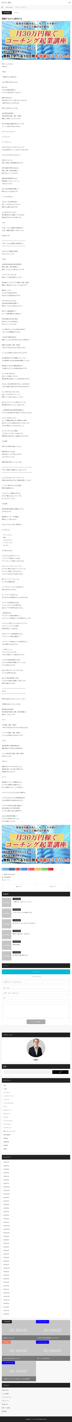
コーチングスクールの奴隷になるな (22, 912)
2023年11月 (6, 1229)
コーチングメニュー (7, 1397)
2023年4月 (6, 1254)
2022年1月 (6, 1289)
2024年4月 (6, 1211)
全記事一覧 (5, 1404)
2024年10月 (6, 1194)
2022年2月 (6, 1285)
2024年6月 (6, 1204)
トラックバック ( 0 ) (36, 976)
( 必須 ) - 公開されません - (11, 993)
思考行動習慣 (7, 12)
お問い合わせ (5, 1390)
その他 (5, 1089)
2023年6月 (6, 1247)
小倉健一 (36, 1060)
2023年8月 (6, 1240)
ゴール (5, 1106)
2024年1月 (6, 1222)
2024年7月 (6, 1201)
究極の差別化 (16, 944)
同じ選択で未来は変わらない (20, 955)
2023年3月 (6, 1257)
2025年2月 (6, 1180)
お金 (4, 1085)
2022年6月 (6, 1271)
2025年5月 (6, 1169)
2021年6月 (6, 1314)
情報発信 (5, 1138)
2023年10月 (6, 1233)
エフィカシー (6, 1092)
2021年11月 (6, 1296)
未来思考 (5, 1145)
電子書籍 (4, 1411)
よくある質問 (5, 1393)
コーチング (6, 1099)
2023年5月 (6, 1250)
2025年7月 (6, 1162)
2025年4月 (6, 1172)
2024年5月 (6, 1208)
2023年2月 (6, 1261)
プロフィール (5, 1400)
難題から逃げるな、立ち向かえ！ (22, 934)
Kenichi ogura (11, 874)
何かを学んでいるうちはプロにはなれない (24, 923)
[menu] (69, 2)
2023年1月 (6, 1264)
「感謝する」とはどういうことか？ (22, 901)
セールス (5, 1117)
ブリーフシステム (7, 1120)
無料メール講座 (6, 1408)
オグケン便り (6, 2)
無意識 (5, 1149)
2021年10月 (6, 1300)
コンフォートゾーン (8, 1096)
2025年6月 (6, 1165)
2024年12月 (6, 1187)
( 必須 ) (6, 988)
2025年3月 (6, 1176)
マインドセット (7, 1124)
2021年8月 (6, 1307)
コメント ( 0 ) (36, 971)
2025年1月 (6, 1183)
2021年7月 (6, 1310)
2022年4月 (6, 1278)
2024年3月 (6, 1215)
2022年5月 (6, 1275)
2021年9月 (6, 1303)
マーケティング (7, 1127)
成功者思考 (6, 1142)
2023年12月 (6, 1225)
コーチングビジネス (8, 1103)
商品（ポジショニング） (9, 1131)
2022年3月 (6, 1282)
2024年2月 (6, 1218)
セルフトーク (6, 1113)
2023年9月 (6, 1236)
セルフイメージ (7, 1110)
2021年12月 (6, 1293)
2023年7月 (6, 1243)
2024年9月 (6, 1197)
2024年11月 (6, 1190)
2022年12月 (6, 1268)
